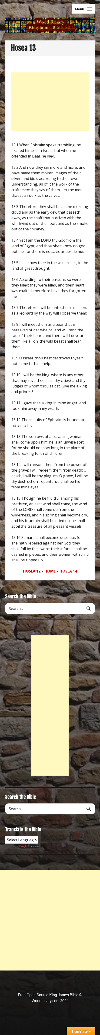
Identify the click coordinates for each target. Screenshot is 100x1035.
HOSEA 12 (31, 571)
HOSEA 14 (68, 571)
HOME (50, 571)
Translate (33, 846)
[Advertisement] (50, 101)
